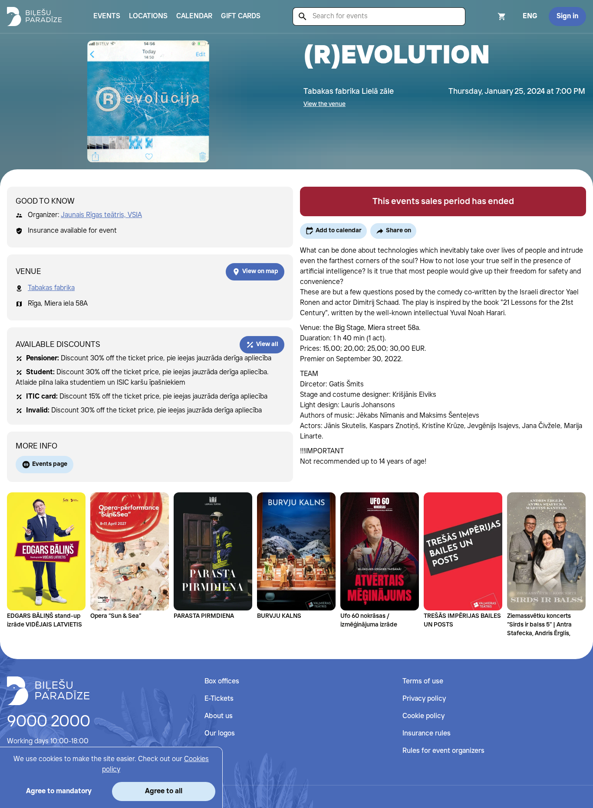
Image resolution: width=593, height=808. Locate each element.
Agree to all (163, 791)
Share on (398, 231)
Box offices (221, 681)
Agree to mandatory (59, 791)
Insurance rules (426, 733)
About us (218, 716)
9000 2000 (48, 722)
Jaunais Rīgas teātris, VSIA (101, 215)
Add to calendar (339, 231)
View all (267, 344)
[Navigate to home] (48, 690)
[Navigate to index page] (34, 16)
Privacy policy (424, 699)
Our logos (219, 733)
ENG (530, 16)
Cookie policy (423, 716)
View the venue (324, 104)
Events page (49, 464)
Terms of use (422, 681)
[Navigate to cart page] (490, 16)
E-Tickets (219, 699)
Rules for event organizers (443, 751)
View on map (260, 271)
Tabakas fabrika (51, 288)
